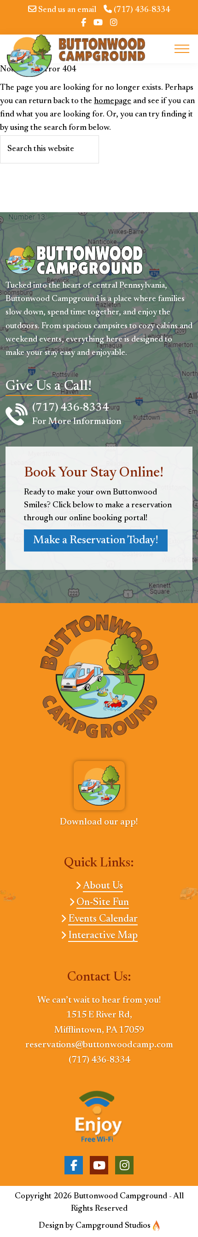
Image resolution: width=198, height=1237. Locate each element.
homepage (112, 101)
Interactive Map (103, 936)
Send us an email (66, 10)
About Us (103, 886)
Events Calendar (103, 919)
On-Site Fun (102, 903)
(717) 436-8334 (141, 10)
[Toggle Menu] (182, 49)
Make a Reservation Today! (95, 540)
